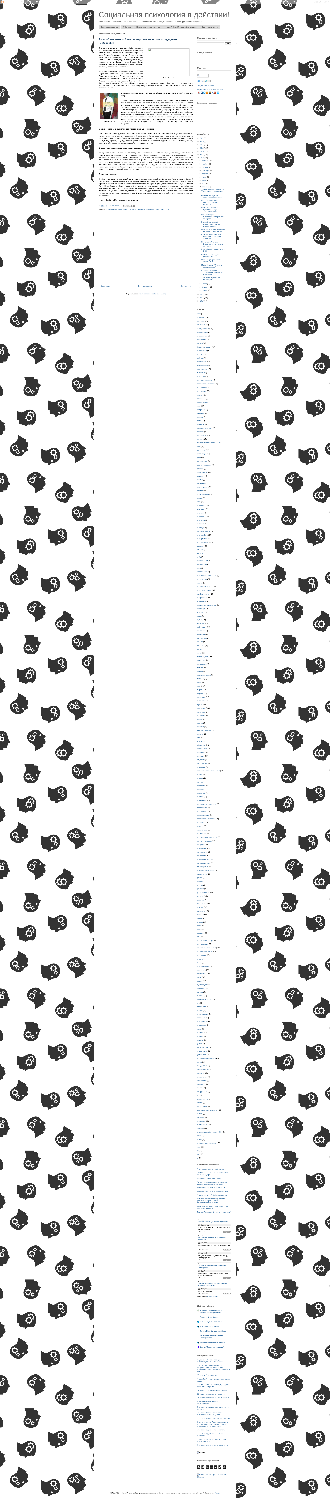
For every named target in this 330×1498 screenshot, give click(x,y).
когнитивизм (202, 579)
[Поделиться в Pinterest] (134, 206)
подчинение (201, 811)
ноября (205, 164)
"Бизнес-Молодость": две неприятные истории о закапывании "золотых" (212, 1183)
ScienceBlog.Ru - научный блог (213, 1331)
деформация (202, 461)
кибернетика (202, 564)
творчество (201, 1007)
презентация (202, 833)
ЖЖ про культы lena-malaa (211, 1322)
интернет (200, 524)
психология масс (204, 863)
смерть (200, 922)
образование (202, 749)
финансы (200, 1084)
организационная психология (208, 771)
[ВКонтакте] (201, 92)
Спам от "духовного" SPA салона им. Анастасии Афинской (211, 237)
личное (200, 642)
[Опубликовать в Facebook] (131, 206)
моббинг (200, 679)
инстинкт (200, 513)
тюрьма (200, 1040)
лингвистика (202, 638)
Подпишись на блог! (206, 86)
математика (201, 664)
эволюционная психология (207, 1110)
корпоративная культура (206, 605)
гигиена (200, 417)
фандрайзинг (202, 1066)
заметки (200, 476)
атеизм (200, 343)
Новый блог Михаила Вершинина (181, 27)
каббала (200, 550)
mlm (198, 1154)
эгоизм (200, 1114)
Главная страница (109, 27)
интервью (201, 520)
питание (200, 797)
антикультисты (111, 209)
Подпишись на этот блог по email (210, 89)
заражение (201, 483)
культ (134, 209)
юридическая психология (207, 1143)
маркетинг (201, 660)
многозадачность (204, 675)
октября (205, 167)
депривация (201, 454)
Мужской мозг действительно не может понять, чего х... (213, 230)
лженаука (201, 634)
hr (198, 1150)
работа (200, 878)
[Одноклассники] (207, 92)
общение (200, 756)
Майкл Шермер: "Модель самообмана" (211, 261)
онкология (201, 767)
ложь (199, 653)
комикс (200, 583)
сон (198, 937)
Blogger (217, 1493)
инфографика (202, 535)
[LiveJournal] (212, 92)
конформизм (202, 598)
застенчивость (203, 487)
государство (202, 435)
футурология (202, 1092)
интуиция (200, 528)
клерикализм (202, 572)
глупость (200, 424)
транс (199, 1029)
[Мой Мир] (210, 92)
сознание (200, 933)
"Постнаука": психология (207, 1375)
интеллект (201, 516)
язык (199, 1147)
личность (200, 646)
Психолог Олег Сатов (208, 1317)
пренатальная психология (207, 837)
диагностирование (204, 465)
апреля (205, 187)
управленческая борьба (206, 1058)
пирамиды (201, 793)
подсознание (202, 808)
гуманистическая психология (208, 443)
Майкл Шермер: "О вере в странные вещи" (211, 266)
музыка (200, 705)
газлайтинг (201, 399)
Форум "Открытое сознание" (212, 1347)
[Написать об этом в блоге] (126, 206)
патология (201, 786)
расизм (200, 885)
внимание (201, 376)
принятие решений (204, 841)
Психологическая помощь (148, 27)
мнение (200, 671)
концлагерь (201, 601)
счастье (200, 996)
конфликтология (203, 594)
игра (199, 502)
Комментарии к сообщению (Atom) (152, 294)
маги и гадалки (203, 657)
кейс (199, 557)
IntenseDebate (212, 1296)
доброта (200, 469)
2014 (202, 154)
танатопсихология (204, 999)
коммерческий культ (205, 587)
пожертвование (203, 815)
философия (202, 1080)
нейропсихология (204, 730)
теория (200, 1010)
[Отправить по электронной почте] (124, 206)
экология (200, 1117)
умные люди (202, 1055)
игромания (201, 505)
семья (199, 918)
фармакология (203, 1069)
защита (200, 491)
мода (199, 682)
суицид (200, 992)
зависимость (202, 472)
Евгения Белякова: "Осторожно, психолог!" (214, 1212)
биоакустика (202, 351)
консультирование (204, 590)
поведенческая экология (206, 804)
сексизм (200, 907)
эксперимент (202, 1125)
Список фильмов (210, 27)
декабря (205, 161)
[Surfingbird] (218, 92)
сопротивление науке (205, 940)
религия (200, 896)
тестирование (202, 1022)
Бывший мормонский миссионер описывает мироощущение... (210, 224)
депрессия (201, 450)
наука (199, 719)
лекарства (201, 631)
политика (200, 823)
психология (201, 856)
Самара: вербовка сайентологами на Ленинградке (212, 1267)
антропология (202, 332)
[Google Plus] (215, 92)
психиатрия (201, 848)
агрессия (200, 317)
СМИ (199, 929)
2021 (202, 138)
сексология (201, 911)
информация (202, 539)
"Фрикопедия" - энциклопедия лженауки (212, 1390)
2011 (202, 298)
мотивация (201, 697)
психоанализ (202, 852)
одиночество (202, 763)
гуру (129, 209)
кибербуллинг (202, 561)
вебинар (200, 358)
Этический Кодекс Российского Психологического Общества (209, 1414)
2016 (202, 148)
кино (199, 568)
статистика (201, 970)
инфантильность (203, 531)
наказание (201, 712)
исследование (202, 542)
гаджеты (200, 395)
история (200, 546)
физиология (202, 1077)
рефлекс (200, 900)
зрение (200, 498)
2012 (202, 294)
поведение (150, 209)
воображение (202, 387)
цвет (199, 1095)
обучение (200, 752)
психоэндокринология (205, 870)
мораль (200, 690)
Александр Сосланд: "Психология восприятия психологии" (211, 272)
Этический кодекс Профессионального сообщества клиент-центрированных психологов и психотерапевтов (212, 1424)
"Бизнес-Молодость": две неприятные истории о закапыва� (213, 1285)
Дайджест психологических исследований (211, 1337)
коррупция (201, 609)
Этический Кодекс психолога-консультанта (214, 1418)
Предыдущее (185, 286)
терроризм (201, 1018)
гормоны (200, 432)
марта (204, 284)
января (205, 290)
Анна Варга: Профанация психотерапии (211, 279)
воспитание (201, 391)
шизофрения (202, 1106)
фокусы (200, 1088)
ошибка (200, 775)
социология (201, 955)
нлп (198, 738)
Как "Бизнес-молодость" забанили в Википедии (212, 1239)
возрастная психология (206, 384)
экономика (201, 1121)
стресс (200, 981)
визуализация (202, 365)
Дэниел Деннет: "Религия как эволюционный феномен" (212, 191)
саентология (202, 904)
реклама (200, 889)
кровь (199, 616)
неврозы (200, 727)
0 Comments (114, 206)
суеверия (200, 988)
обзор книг (201, 745)
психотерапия (202, 867)
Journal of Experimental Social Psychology (213, 1398)
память (200, 778)
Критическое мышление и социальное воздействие (211, 1312)
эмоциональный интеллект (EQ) (209, 1132)
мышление (201, 708)
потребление (202, 830)
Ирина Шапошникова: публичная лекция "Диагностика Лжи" (209, 209)
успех (199, 1062)
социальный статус (162, 209)
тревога (200, 1033)
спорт (199, 963)
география (201, 410)
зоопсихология (203, 494)
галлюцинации (202, 402)
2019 (202, 141)
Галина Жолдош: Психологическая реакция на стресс (212, 217)
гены (199, 406)
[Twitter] (204, 92)
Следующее (105, 286)
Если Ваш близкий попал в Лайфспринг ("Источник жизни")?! (212, 1207)
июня (204, 180)
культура (200, 623)
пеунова (200, 789)
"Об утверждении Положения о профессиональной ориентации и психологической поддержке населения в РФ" (213, 1369)
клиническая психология (206, 576)
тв (198, 1003)
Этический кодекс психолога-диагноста (212, 1445)
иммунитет (201, 509)
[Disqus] (146, 246)
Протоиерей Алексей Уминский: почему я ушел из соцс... (212, 244)
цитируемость (202, 1099)
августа (205, 174)
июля (204, 177)
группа (199, 439)
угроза (199, 1044)
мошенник (201, 701)
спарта (200, 959)
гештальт (200, 413)
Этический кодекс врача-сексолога (211, 1430)
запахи (200, 480)
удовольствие (202, 1047)
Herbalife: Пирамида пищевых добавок (213, 1222)
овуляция (201, 760)
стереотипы (201, 974)
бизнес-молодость (204, 347)
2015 (202, 151)
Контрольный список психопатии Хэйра (212, 1191)
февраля (205, 287)
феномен (200, 1073)
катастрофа (201, 553)
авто (199, 314)
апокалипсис (202, 336)
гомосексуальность (204, 428)
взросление (122, 209)
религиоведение (203, 893)
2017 (202, 145)
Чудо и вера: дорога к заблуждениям (211, 1169)
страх (199, 977)
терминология (202, 1014)
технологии (201, 1025)
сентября (206, 170)
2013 (202, 158)
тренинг (200, 1036)
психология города (204, 859)
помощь (200, 826)
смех (199, 926)
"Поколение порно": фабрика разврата (212, 1195)
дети (199, 458)
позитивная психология (206, 819)
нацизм (200, 723)
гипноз (199, 421)
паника (200, 782)
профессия (201, 845)
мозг (199, 686)
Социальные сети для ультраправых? (209, 256)
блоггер (200, 354)
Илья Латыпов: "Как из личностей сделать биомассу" (210, 202)
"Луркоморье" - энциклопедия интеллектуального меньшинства (210, 1361)
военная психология (205, 380)
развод (200, 881)
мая (203, 183)
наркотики (201, 716)
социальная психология (206, 948)
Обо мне (127, 27)
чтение (200, 1103)
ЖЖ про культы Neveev (209, 1326)
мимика (200, 668)
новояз (200, 741)
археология (201, 340)
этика (199, 1136)
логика (199, 649)
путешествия (202, 874)
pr (198, 1158)
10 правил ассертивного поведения (211, 1394)
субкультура (202, 985)
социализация (202, 944)
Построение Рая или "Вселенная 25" (211, 1188)
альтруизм (201, 325)
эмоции (200, 1128)
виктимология (202, 369)
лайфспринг (202, 627)
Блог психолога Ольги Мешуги (212, 1342)
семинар (200, 915)
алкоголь (200, 321)
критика (200, 612)
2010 (202, 301)
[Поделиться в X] (129, 206)
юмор (199, 1140)
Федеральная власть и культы (209, 1178)
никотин (200, 734)
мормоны (141, 209)
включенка (201, 373)
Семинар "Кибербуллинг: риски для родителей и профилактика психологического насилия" (211, 1201)
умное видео (202, 1051)
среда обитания (203, 966)
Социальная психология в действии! (164, 14)
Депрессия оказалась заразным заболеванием (211, 196)
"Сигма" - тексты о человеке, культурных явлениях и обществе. (213, 1386)
